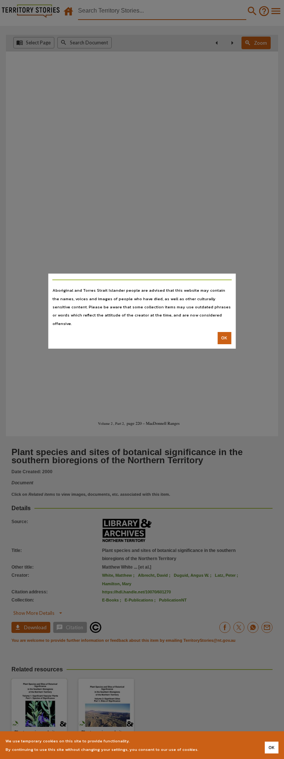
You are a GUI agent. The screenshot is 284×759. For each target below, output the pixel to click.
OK (224, 338)
